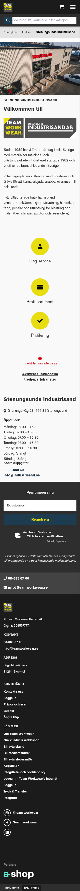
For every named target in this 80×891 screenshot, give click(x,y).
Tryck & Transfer (15, 791)
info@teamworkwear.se (28, 587)
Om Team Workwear (19, 734)
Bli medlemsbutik (17, 753)
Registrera (40, 519)
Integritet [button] (10, 798)
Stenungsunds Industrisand (55, 32)
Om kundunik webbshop (21, 740)
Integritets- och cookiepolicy (24, 772)
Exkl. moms (31, 888)
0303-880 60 (14, 470)
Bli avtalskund (14, 746)
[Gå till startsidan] (8, 7)
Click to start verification (45, 536)
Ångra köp (11, 717)
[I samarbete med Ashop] (19, 874)
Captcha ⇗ (56, 541)
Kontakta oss (13, 691)
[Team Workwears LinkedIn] (40, 832)
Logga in (10, 698)
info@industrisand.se (22, 475)
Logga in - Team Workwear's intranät (30, 778)
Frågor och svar (15, 704)
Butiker (26, 32)
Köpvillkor (11, 766)
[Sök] (8, 20)
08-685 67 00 (18, 578)
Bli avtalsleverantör (18, 759)
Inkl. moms (12, 888)
